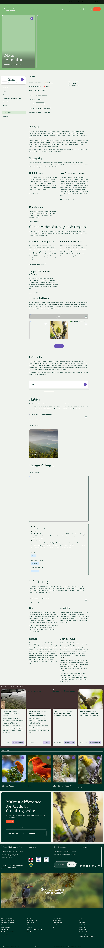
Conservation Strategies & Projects (12, 98)
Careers (55, 927)
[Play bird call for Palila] (98, 757)
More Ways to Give (13, 833)
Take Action (32, 293)
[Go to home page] (9, 9)
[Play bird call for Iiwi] (48, 757)
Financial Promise (57, 918)
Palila (72, 140)
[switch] (58, 316)
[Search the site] (80, 9)
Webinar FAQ (82, 934)
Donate (97, 9)
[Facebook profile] (81, 866)
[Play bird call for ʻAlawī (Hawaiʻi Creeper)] (73, 757)
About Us (73, 9)
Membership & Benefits (85, 925)
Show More (58, 346)
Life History (6, 116)
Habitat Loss (32, 193)
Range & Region (7, 112)
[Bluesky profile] (93, 866)
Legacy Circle (82, 929)
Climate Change (33, 221)
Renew (87, 9)
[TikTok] (96, 866)
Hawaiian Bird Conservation (36, 264)
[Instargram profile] (84, 866)
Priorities (45, 9)
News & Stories (54, 9)
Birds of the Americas (7, 918)
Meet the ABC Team (58, 925)
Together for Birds (57, 922)
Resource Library (86, 2)
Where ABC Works (32, 920)
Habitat (5, 109)
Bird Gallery (6, 102)
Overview (5, 87)
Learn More (6, 734)
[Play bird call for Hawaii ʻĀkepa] (22, 757)
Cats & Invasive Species (66, 200)
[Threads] (90, 866)
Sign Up (70, 864)
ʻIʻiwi (64, 140)
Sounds (5, 105)
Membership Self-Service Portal (72, 2)
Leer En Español (96, 2)
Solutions (29, 918)
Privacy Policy (98, 946)
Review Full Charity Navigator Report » (12, 865)
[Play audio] (31, 18)
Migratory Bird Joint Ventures (34, 929)
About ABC (56, 915)
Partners (29, 927)
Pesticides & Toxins (6, 934)
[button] (58, 316)
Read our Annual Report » (9, 867)
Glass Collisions (5, 927)
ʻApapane (59, 588)
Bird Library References (7, 920)
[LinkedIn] (87, 866)
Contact (55, 929)
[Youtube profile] (99, 866)
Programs (29, 925)
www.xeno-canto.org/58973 (49, 391)
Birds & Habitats (35, 9)
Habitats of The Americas (7, 922)
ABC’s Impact (30, 922)
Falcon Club (82, 927)
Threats (5, 95)
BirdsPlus (29, 931)
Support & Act (64, 9)
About (4, 91)
